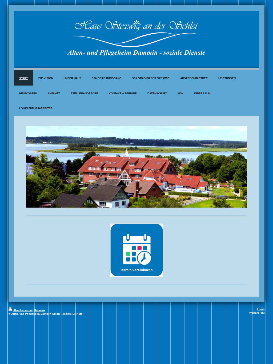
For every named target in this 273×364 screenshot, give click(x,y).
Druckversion (23, 310)
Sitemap (39, 310)
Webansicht (256, 312)
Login (260, 309)
